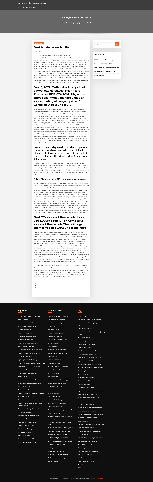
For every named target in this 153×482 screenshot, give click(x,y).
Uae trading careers (54, 373)
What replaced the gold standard (28, 409)
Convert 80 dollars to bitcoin (57, 320)
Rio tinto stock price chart (86, 387)
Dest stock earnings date (85, 454)
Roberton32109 (38, 43)
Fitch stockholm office (25, 356)
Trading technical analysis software (59, 316)
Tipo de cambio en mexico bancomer (89, 458)
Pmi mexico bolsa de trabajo (86, 344)
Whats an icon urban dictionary (27, 336)
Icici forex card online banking (103, 60)
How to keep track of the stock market (30, 370)
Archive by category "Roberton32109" (79, 23)
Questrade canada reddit (56, 406)
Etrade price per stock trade (56, 444)
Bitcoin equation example (56, 451)
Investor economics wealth (86, 377)
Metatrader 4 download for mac (87, 418)
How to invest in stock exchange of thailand (31, 393)
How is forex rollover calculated (57, 434)
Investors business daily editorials (28, 415)
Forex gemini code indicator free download (91, 367)
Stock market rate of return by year (59, 380)
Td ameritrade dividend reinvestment (30, 353)
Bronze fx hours (23, 320)
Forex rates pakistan (84, 337)
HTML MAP (99, 478)
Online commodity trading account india (60, 410)
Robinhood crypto (53, 330)
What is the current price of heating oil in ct (31, 363)
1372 (79, 468)
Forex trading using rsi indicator (28, 422)
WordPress (72, 478)
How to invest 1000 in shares (87, 381)
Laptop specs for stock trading (27, 360)
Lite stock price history (25, 432)
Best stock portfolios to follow (57, 350)
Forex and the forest (84, 374)
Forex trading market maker (86, 341)
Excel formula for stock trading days (29, 366)
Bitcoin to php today (84, 401)
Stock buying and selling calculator (88, 451)
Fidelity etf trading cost (55, 333)
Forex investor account (55, 390)
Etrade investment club (55, 386)
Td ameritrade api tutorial (26, 425)
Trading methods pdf (54, 448)
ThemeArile (93, 478)
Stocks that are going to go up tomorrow (90, 438)
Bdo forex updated (54, 396)
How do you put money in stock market (90, 364)
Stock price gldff (83, 434)
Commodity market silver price (57, 353)
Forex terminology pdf (25, 333)
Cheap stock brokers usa (25, 330)
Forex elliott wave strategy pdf (57, 340)
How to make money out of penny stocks (60, 428)
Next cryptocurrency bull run (103, 64)
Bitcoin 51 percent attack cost (87, 354)
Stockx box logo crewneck (26, 346)
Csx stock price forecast (85, 384)
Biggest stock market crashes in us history (91, 391)
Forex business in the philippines (28, 439)
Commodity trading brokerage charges (90, 357)
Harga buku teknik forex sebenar (58, 366)
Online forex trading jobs (56, 336)
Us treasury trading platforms (87, 371)
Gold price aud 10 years (25, 435)
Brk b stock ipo (22, 376)
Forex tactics (82, 464)
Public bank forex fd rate (25, 340)
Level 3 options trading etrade (27, 442)
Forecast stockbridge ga (55, 400)
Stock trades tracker (54, 360)
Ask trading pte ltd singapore (87, 411)
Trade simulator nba (54, 413)
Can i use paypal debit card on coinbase (106, 68)
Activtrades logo (83, 421)
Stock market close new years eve (28, 343)
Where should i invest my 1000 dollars (29, 316)
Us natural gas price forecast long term (90, 408)
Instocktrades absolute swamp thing (89, 431)
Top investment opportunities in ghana (30, 350)
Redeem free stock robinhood (57, 383)
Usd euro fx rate (53, 461)
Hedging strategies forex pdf (57, 403)
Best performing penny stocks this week (90, 414)
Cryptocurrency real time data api (104, 71)
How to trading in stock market (27, 380)
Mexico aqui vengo (100, 75)
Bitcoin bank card (23, 390)
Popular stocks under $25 (85, 361)
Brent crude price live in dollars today (59, 431)
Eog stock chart (52, 356)
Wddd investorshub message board (59, 458)
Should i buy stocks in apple (86, 448)
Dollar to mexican (53, 393)
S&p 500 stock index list (85, 328)
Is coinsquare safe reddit (25, 323)
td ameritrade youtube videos (32, 3)
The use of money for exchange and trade (91, 424)
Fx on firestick (52, 326)
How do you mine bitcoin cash (87, 351)
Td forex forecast (83, 316)
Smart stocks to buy (24, 386)
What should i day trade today (27, 373)
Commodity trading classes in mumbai (29, 383)
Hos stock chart (53, 343)
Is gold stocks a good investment (58, 454)
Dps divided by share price (86, 461)
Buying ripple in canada (85, 347)
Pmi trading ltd (52, 346)
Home (64, 23)
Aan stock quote (53, 376)
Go (117, 44)
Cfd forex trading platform (86, 428)
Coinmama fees (22, 400)
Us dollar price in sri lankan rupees (88, 398)
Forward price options (54, 363)
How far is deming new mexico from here (60, 441)
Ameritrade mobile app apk (26, 429)
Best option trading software (27, 396)
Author (38, 51)
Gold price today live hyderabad (58, 438)
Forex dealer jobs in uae (85, 444)
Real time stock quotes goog (27, 326)
